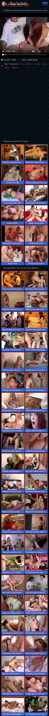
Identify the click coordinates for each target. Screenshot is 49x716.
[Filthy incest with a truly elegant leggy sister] (36, 300)
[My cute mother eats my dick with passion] (36, 462)
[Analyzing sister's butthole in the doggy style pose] (13, 421)
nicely (44, 64)
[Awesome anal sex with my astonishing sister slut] (13, 542)
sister (7, 67)
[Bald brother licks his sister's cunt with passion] (13, 320)
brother (29, 64)
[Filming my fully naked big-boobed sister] (36, 522)
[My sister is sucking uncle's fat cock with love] (13, 340)
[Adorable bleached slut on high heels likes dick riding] (13, 684)
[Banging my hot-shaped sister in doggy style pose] (13, 563)
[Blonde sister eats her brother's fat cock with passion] (13, 360)
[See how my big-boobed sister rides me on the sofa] (13, 583)
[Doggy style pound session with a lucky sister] (36, 684)
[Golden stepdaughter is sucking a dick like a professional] (13, 462)
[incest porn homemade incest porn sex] (45, 4)
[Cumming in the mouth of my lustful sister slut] (13, 644)
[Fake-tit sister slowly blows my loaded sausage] (36, 583)
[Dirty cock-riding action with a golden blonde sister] (13, 603)
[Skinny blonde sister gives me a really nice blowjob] (36, 401)
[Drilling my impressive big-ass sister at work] (13, 381)
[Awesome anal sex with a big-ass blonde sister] (36, 623)
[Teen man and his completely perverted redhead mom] (13, 279)
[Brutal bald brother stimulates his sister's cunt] (13, 401)
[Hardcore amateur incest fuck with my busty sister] (13, 522)
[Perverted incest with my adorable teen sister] (36, 563)
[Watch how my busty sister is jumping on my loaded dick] (36, 502)
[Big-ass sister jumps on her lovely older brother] (13, 664)
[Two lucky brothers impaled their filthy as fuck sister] (36, 704)
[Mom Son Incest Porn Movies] (15, 4)
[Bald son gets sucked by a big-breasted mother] (13, 502)
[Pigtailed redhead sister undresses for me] (13, 300)
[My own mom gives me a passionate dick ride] (36, 320)
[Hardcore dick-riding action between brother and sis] (36, 381)
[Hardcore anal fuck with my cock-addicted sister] (36, 441)
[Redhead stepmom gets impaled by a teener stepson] (36, 482)
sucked (37, 64)
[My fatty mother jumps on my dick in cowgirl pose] (36, 279)
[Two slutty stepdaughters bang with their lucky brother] (13, 704)
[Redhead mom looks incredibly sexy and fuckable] (36, 360)
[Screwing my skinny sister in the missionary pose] (13, 623)
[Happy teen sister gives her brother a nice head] (13, 482)
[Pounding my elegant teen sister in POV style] (36, 542)
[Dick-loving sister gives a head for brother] (36, 644)
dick (21, 64)
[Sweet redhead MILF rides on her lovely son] (36, 421)
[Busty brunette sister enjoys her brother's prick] (13, 441)
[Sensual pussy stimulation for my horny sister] (36, 664)
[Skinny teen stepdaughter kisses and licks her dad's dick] (36, 340)
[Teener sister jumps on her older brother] (36, 603)
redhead (14, 67)
